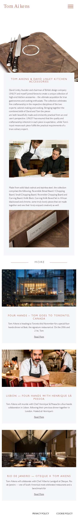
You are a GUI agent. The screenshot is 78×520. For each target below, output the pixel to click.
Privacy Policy (40, 514)
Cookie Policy (64, 514)
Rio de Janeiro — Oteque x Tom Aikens (39, 476)
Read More (39, 337)
